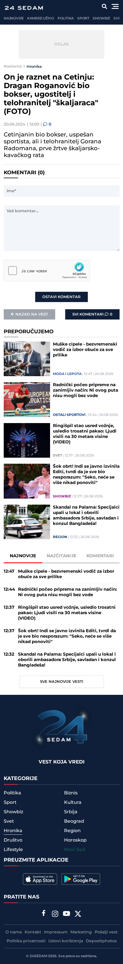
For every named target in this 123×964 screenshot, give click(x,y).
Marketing (81, 932)
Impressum (56, 932)
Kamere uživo (40, 18)
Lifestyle (13, 849)
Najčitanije (61, 556)
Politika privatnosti (26, 941)
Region (60, 537)
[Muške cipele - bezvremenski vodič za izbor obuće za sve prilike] (27, 359)
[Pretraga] (104, 6)
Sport (83, 18)
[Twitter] (78, 914)
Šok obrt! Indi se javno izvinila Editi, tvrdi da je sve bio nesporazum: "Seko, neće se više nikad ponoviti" (86, 474)
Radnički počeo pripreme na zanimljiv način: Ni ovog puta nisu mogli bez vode (85, 390)
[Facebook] (43, 913)
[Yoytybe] (66, 914)
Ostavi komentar (61, 297)
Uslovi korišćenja (65, 941)
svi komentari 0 (92, 314)
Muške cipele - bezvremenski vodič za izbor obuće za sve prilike (85, 350)
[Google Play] (80, 879)
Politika (65, 18)
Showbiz (101, 18)
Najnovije (14, 18)
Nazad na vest (31, 314)
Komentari (100, 556)
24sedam (38, 956)
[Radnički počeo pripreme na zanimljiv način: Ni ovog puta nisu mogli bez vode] (27, 399)
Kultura (73, 802)
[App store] (40, 879)
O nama (13, 932)
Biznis (71, 793)
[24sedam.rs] (24, 8)
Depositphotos (101, 941)
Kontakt (33, 932)
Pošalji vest (106, 932)
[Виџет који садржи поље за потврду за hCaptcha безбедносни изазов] (47, 270)
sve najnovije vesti (61, 682)
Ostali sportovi (69, 415)
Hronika (34, 66)
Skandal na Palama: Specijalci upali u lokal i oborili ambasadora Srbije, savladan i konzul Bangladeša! (86, 515)
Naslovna (13, 66)
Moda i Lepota (67, 374)
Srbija (71, 811)
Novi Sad (74, 849)
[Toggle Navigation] (115, 6)
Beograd (74, 821)
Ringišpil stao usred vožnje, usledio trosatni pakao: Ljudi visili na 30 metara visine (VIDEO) (84, 434)
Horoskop (75, 840)
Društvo (13, 840)
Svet (118, 18)
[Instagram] (55, 914)
